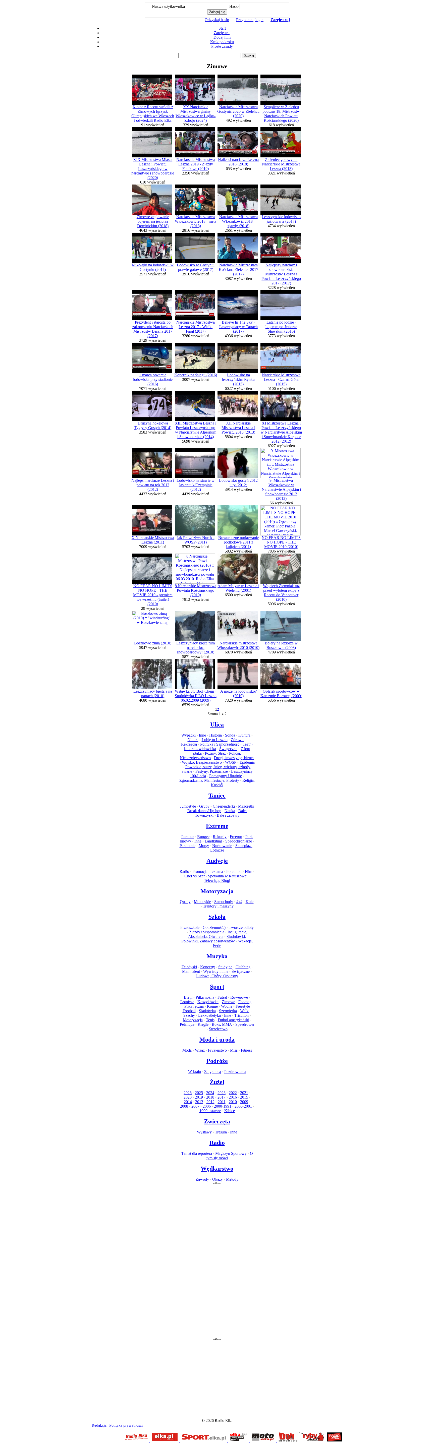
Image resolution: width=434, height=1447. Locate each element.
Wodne (226, 1006)
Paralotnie (187, 845)
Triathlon (241, 1015)
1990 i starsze (210, 1111)
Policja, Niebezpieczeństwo (210, 755)
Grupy (204, 806)
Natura (193, 740)
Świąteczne (228, 749)
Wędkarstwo (217, 1168)
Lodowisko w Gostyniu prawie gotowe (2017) (195, 267)
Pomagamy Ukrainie (225, 776)
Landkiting (213, 841)
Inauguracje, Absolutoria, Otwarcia (217, 934)
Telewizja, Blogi (217, 880)
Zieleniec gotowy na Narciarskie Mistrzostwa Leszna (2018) (281, 164)
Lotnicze (217, 850)
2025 (199, 1093)
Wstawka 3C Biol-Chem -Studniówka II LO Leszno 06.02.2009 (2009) (195, 695)
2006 (207, 1106)
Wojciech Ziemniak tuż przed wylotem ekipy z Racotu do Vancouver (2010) (281, 592)
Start (222, 28)
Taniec (217, 795)
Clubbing (243, 967)
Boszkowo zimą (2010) (152, 643)
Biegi (188, 997)
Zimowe (228, 1002)
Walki (244, 1011)
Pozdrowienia (235, 1071)
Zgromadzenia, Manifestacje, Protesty (209, 780)
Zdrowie (237, 740)
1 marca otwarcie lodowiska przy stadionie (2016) (153, 379)
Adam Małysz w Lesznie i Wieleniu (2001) (238, 588)
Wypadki (188, 735)
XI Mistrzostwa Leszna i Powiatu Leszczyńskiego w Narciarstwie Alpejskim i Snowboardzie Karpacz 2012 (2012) (281, 432)
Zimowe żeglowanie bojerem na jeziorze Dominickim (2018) (153, 221)
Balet (242, 811)
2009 (244, 1102)
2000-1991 (222, 1106)
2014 (188, 1102)
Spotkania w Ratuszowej (227, 876)
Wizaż (200, 1050)
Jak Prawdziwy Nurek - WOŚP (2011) (195, 539)
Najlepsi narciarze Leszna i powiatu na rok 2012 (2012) (152, 485)
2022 (233, 1093)
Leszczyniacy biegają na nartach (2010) (152, 693)
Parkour (187, 836)
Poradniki (234, 871)
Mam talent (191, 971)
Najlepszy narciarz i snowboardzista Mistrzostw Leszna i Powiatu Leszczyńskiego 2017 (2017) (281, 274)
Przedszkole (189, 927)
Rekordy (220, 836)
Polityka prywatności (126, 1425)
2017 (222, 1097)
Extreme (217, 826)
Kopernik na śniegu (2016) (195, 375)
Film (248, 871)
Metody (232, 1179)
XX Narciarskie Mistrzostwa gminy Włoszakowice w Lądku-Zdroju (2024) (195, 114)
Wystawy (204, 1132)
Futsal (222, 997)
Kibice (229, 1111)
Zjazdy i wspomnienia (206, 932)
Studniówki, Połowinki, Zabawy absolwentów (213, 938)
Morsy (204, 845)
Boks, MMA (222, 1024)
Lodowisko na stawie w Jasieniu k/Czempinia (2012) (195, 485)
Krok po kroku (222, 42)
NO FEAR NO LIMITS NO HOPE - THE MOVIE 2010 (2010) (281, 542)
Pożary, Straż (215, 753)
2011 (222, 1102)
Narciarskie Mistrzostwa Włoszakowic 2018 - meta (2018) (195, 221)
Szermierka (228, 1011)
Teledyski (189, 967)
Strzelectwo (218, 1029)
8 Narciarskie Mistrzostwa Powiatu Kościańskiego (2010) (195, 590)
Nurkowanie (222, 845)
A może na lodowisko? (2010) (238, 693)
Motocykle (202, 901)
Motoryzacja (217, 891)
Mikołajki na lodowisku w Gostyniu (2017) (153, 267)
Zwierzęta (217, 1121)
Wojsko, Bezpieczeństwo (202, 762)
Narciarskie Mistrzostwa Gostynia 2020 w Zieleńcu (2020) (238, 111)
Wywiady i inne (215, 971)
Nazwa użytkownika (168, 6)
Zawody (202, 1179)
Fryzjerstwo (217, 1050)
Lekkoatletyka (209, 1015)
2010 (233, 1102)
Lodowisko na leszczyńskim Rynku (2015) (238, 379)
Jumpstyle (188, 806)
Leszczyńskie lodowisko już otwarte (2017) (281, 219)
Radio (184, 871)
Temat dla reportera (196, 1153)
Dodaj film (222, 37)
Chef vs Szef (194, 876)
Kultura (244, 735)
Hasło (234, 6)
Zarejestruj (222, 33)
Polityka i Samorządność (219, 744)
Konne (212, 1006)
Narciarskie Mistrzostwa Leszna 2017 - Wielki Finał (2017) (195, 326)
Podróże (217, 1061)
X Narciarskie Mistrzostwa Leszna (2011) (153, 539)
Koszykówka (208, 1002)
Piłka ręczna (194, 1006)
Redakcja (99, 1425)
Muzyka (217, 956)
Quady (185, 901)
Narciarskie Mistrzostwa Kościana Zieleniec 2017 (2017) (238, 269)
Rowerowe (239, 997)
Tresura (221, 1132)
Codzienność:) (214, 927)
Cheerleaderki (224, 806)
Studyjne (225, 967)
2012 (210, 1102)
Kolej (250, 901)
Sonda (230, 735)
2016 (233, 1097)
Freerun (236, 836)
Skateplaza (243, 845)
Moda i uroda (217, 1039)
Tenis (210, 1020)
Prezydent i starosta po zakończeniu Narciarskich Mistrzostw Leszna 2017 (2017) (152, 329)
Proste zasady (222, 46)
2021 (244, 1093)
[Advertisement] (217, 1259)
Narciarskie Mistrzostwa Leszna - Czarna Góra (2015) (281, 379)
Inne (202, 735)
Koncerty (207, 967)
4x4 (239, 901)
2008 (184, 1106)
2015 (244, 1097)
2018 (210, 1097)
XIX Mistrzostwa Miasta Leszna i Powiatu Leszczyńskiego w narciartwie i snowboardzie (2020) (152, 168)
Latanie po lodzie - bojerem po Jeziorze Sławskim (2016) (281, 326)
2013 (199, 1102)
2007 (195, 1106)
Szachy (189, 1015)
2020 (188, 1097)
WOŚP (230, 762)
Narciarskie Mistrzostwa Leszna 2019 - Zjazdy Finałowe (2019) (195, 164)
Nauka (230, 811)
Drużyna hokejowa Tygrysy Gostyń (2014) (152, 425)
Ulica (217, 724)
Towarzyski (204, 815)
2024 (210, 1093)
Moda (187, 1050)
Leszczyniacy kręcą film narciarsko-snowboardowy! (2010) (195, 647)
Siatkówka (207, 1011)
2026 (188, 1093)
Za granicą (212, 1071)
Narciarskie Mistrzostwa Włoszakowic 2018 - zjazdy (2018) (238, 221)
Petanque (187, 1024)
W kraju (194, 1071)
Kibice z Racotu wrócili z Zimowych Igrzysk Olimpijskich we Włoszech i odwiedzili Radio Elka (152, 114)
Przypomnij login (249, 20)
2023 (222, 1093)
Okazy (217, 1179)
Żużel (217, 1082)
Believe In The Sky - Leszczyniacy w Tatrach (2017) (238, 326)
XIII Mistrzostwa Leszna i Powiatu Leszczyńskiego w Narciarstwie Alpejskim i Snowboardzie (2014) (195, 430)
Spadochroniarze (238, 841)
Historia (215, 735)
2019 (199, 1097)
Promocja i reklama (207, 871)
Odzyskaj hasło (217, 20)
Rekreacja (189, 744)
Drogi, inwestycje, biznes (234, 758)
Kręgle (203, 1024)
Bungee (203, 836)
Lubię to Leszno (215, 740)
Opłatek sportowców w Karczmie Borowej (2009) (281, 693)
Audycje (217, 861)
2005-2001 (243, 1106)
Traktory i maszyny (218, 906)
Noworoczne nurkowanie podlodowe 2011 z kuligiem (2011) (238, 542)
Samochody (223, 901)
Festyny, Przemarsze (211, 771)
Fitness (246, 1050)
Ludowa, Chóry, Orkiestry (217, 976)
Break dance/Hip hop (204, 811)
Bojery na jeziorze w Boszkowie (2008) (281, 645)
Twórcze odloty (241, 927)
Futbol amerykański (233, 1020)
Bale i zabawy (228, 815)
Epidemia (247, 762)
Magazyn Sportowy (231, 1153)
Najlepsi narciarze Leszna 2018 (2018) (238, 161)
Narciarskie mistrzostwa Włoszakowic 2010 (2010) (238, 645)
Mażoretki (246, 806)
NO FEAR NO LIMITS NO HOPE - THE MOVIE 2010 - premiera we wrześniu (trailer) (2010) (153, 595)
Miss (234, 1050)
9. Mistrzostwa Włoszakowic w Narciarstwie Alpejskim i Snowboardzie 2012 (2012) (281, 489)
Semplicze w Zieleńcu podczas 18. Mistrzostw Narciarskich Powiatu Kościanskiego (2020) (281, 114)
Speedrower (244, 1024)
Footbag (244, 1002)
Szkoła (217, 917)
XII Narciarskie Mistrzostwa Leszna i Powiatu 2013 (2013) (238, 427)
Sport (217, 986)
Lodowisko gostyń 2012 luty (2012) (238, 482)
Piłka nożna (205, 997)
